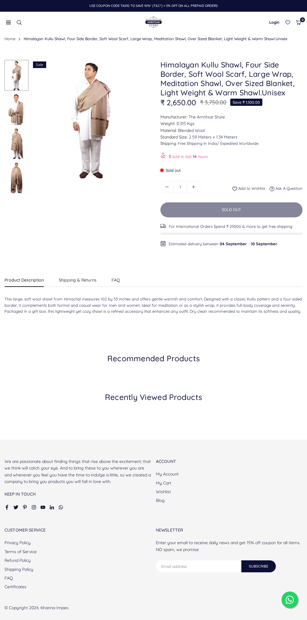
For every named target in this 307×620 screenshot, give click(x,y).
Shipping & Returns (78, 280)
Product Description (24, 280)
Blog (160, 500)
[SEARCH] (19, 22)
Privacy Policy (17, 542)
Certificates (15, 586)
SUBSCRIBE (258, 566)
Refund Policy (17, 560)
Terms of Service (20, 551)
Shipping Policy (18, 569)
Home (9, 38)
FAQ (116, 280)
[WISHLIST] (287, 22)
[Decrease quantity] (167, 187)
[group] (91, 120)
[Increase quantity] (193, 187)
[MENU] (8, 22)
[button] (298, 22)
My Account (167, 474)
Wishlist (163, 491)
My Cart (163, 483)
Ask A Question (288, 188)
